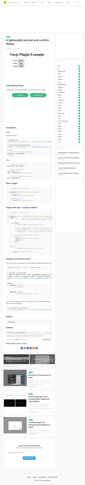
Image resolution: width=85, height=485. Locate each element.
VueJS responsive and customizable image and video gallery (38, 399)
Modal (8, 37)
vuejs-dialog (21, 332)
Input (42, 2)
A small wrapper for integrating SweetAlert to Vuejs (39, 424)
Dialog (13, 343)
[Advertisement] (43, 19)
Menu (49, 2)
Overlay (19, 343)
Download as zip (47, 339)
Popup (25, 343)
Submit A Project (53, 477)
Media (26, 2)
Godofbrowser (13, 332)
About (29, 477)
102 (50, 332)
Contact (35, 477)
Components (58, 2)
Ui (19, 2)
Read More (40, 336)
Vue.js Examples (12, 2)
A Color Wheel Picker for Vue (67, 168)
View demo (20, 95)
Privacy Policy (42, 477)
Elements (34, 2)
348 (47, 332)
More (67, 2)
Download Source (38, 95)
